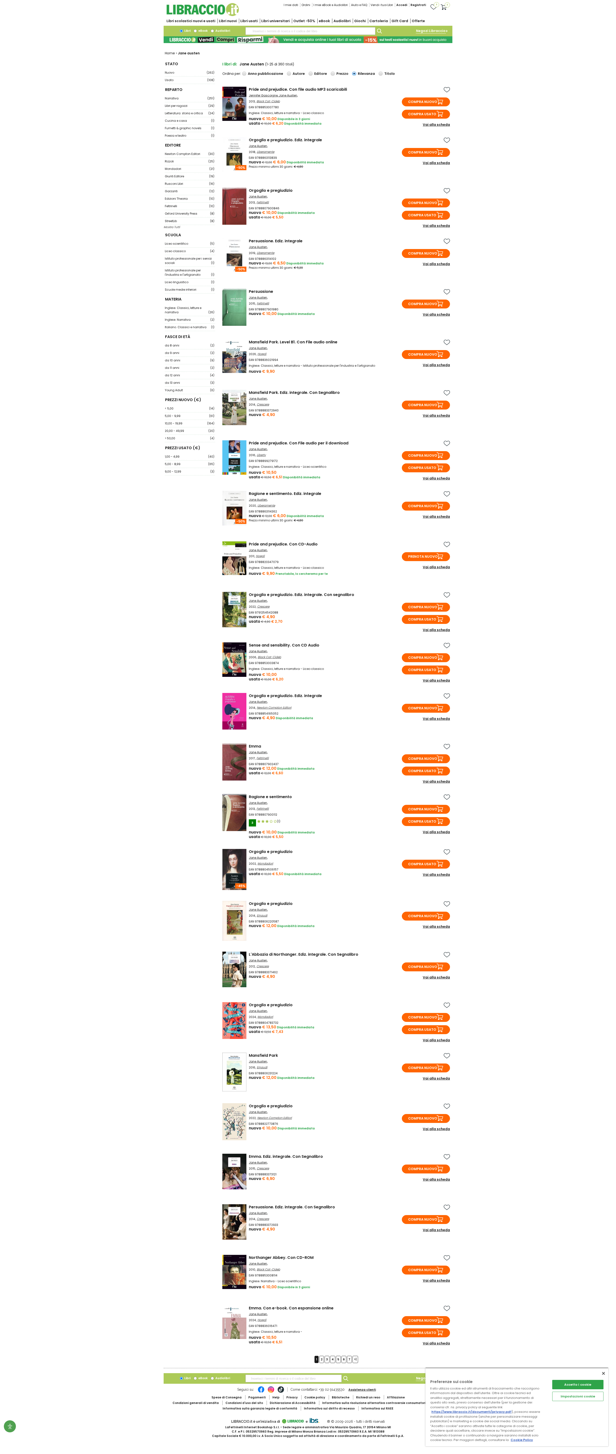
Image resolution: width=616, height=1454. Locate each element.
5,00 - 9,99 (189, 416)
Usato (189, 80)
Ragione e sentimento (270, 797)
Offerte (418, 21)
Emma (255, 746)
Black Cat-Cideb (268, 101)
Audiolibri (342, 21)
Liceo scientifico (189, 244)
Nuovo (189, 72)
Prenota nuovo (423, 556)
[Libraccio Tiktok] (280, 1392)
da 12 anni (189, 375)
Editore (320, 73)
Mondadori (189, 169)
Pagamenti (257, 1397)
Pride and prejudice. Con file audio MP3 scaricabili (298, 89)
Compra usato (422, 114)
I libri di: (229, 64)
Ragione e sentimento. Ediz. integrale (285, 493)
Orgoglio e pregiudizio (271, 190)
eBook (324, 21)
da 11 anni (189, 368)
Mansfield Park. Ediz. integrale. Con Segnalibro (294, 392)
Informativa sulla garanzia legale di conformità (260, 1408)
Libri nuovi (228, 21)
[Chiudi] (603, 1373)
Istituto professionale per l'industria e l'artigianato (189, 272)
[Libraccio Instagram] (271, 1392)
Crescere (263, 404)
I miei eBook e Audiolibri (331, 5)
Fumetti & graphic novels (189, 128)
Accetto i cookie (577, 1384)
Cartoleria (378, 21)
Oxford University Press (189, 213)
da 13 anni (189, 383)
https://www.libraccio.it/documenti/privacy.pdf (471, 1411)
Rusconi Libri (189, 184)
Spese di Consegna (227, 1397)
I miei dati (291, 5)
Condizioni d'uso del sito (244, 1403)
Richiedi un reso (368, 1397)
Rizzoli (189, 161)
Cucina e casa (189, 121)
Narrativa (189, 98)
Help (276, 1397)
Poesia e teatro (189, 136)
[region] (516, 1407)
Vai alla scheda (436, 124)
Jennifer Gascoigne (263, 95)
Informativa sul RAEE (377, 1408)
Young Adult (189, 390)
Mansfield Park (263, 1055)
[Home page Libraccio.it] (202, 15)
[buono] (308, 39)
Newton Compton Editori (189, 154)
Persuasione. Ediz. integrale (275, 241)
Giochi (360, 21)
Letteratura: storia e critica (189, 113)
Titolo (389, 73)
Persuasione (261, 291)
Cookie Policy (522, 1440)
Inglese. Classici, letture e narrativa (189, 310)
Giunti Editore (189, 176)
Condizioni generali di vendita (196, 1403)
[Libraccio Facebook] (261, 1392)
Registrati (418, 5)
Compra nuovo (422, 101)
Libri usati (249, 21)
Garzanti (189, 191)
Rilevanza (366, 73)
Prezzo (342, 73)
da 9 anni (189, 353)
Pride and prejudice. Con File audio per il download (298, 443)
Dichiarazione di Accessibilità (292, 1403)
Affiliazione (396, 1397)
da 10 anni (189, 360)
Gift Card (399, 21)
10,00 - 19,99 (189, 423)
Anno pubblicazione (265, 73)
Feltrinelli (189, 206)
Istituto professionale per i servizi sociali (189, 260)
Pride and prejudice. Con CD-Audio (283, 544)
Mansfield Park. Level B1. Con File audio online (293, 342)
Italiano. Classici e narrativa (189, 327)
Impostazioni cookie (578, 1396)
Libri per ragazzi (189, 106)
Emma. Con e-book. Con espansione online (291, 1308)
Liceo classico (189, 251)
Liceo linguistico (189, 282)
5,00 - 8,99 (189, 464)
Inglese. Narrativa (189, 320)
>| (355, 1359)
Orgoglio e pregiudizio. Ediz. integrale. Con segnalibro (301, 594)
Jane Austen (288, 95)
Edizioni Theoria (189, 199)
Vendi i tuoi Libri (382, 5)
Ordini (306, 5)
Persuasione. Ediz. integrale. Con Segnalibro (292, 1207)
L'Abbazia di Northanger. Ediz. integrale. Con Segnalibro (303, 954)
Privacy (292, 1397)
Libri (187, 31)
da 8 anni (189, 345)
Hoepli (261, 354)
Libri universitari (275, 21)
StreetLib (189, 221)
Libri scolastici (191, 21)
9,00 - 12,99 (189, 471)
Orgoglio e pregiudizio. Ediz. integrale (285, 140)
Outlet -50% (304, 21)
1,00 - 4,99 (189, 457)
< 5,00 (189, 408)
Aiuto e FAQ (359, 5)
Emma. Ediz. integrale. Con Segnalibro (286, 1156)
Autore (299, 73)
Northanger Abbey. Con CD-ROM (281, 1257)
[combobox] (310, 31)
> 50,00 (189, 438)
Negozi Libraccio (431, 30)
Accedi (401, 5)
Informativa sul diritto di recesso (329, 1408)
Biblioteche (340, 1397)
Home (170, 53)
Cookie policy (314, 1397)
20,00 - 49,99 (189, 431)
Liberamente (265, 152)
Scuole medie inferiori (189, 290)
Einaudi (262, 915)
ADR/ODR (382, 1403)
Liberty (261, 455)
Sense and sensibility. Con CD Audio (284, 645)
